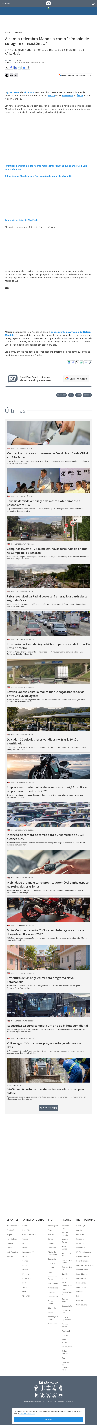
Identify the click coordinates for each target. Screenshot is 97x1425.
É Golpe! (51, 1268)
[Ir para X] (48, 1395)
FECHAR (48, 1419)
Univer (78, 1296)
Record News (81, 1278)
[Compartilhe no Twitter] (7, 67)
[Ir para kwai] (54, 1388)
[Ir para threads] (60, 1388)
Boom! (64, 1278)
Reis (63, 1358)
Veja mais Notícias (48, 1108)
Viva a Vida (26, 1296)
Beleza (25, 1226)
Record (66, 1219)
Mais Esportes (12, 1252)
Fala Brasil (66, 1331)
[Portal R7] (48, 3)
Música (25, 1270)
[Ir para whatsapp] (54, 1395)
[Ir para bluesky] (36, 1388)
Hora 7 (50, 1272)
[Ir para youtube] (60, 1395)
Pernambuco (53, 1296)
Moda (24, 1265)
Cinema (25, 1239)
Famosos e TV (27, 1252)
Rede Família (81, 1287)
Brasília (51, 1234)
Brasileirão (11, 1230)
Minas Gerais (53, 1288)
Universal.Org (81, 1305)
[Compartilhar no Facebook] (11, 67)
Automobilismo (13, 1226)
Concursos (52, 1248)
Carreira (79, 1230)
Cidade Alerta (67, 1306)
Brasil (50, 1230)
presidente (67, 95)
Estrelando (26, 1248)
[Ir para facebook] (42, 1388)
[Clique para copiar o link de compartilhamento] (28, 67)
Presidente (87, 395)
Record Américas (82, 1261)
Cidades (51, 1243)
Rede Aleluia (81, 1283)
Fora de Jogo (12, 1239)
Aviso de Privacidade (27, 1414)
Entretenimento (33, 1219)
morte (51, 95)
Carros (50, 1239)
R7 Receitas (26, 1278)
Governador (61, 395)
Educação (51, 1263)
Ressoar (79, 1291)
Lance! (9, 1248)
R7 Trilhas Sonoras (83, 1252)
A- (16, 75)
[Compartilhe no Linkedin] (15, 67)
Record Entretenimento (85, 1265)
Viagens (25, 1287)
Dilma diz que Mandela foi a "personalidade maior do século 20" (39, 176)
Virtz (24, 1291)
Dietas (24, 1243)
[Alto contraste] (7, 75)
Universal (79, 1300)
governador (13, 92)
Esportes (12, 1219)
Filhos (24, 1256)
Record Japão (81, 1274)
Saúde (50, 1312)
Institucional (85, 1219)
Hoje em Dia (66, 1335)
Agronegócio (53, 1226)
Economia (52, 1259)
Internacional (53, 1283)
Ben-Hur (65, 1274)
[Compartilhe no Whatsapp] (19, 67)
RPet (24, 1283)
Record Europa (82, 1270)
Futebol (10, 1243)
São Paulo (18, 32)
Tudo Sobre (52, 1323)
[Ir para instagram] (48, 1388)
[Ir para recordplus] (36, 1395)
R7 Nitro (25, 1274)
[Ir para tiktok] (42, 1395)
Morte (78, 395)
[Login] (93, 3)
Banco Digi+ (81, 1226)
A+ (11, 75)
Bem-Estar (26, 1230)
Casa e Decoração (29, 1234)
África (80, 95)
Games (25, 1261)
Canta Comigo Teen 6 (67, 1292)
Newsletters (81, 1243)
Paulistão (10, 1256)
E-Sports (10, 1234)
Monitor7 (51, 1292)
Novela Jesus (67, 1347)
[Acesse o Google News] (24, 67)
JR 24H (51, 1219)
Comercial (80, 1234)
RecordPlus (80, 1248)
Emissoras (80, 1239)
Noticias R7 (8, 32)
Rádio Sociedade (82, 1256)
